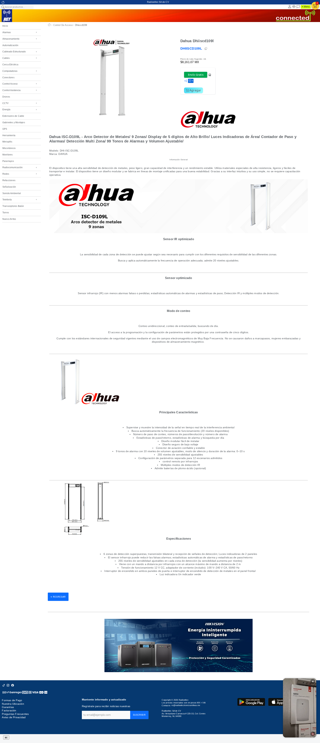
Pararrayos (8, 161)
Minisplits (7, 141)
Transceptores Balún (13, 206)
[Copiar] (206, 48)
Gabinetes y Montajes (13, 122)
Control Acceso (19, 84)
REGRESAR (58, 596)
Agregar (195, 90)
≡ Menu (306, 6)
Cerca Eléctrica (10, 64)
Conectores (8, 77)
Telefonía (19, 199)
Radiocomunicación (19, 167)
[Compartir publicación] (185, 81)
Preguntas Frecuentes (15, 713)
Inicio (5, 26)
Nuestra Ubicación (13, 703)
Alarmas (19, 32)
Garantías (8, 707)
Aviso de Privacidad (14, 717)
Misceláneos (9, 148)
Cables (19, 58)
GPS (4, 129)
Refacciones (8, 180)
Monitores (7, 154)
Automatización (10, 45)
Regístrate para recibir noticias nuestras (106, 706)
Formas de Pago (12, 700)
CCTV (19, 103)
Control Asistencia (19, 90)
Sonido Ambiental (11, 193)
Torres (5, 212)
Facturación (9, 710)
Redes (19, 174)
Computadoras (19, 71)
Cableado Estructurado (19, 51)
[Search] (2, 7)
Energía (19, 109)
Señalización (9, 187)
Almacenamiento (19, 39)
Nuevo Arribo (9, 219)
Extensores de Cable (13, 116)
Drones (6, 96)
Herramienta (8, 135)
